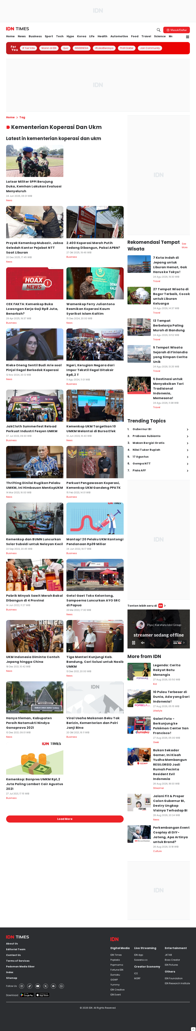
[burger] (187, 37)
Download (12, 995)
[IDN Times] (17, 29)
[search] (158, 30)
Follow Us (11, 986)
